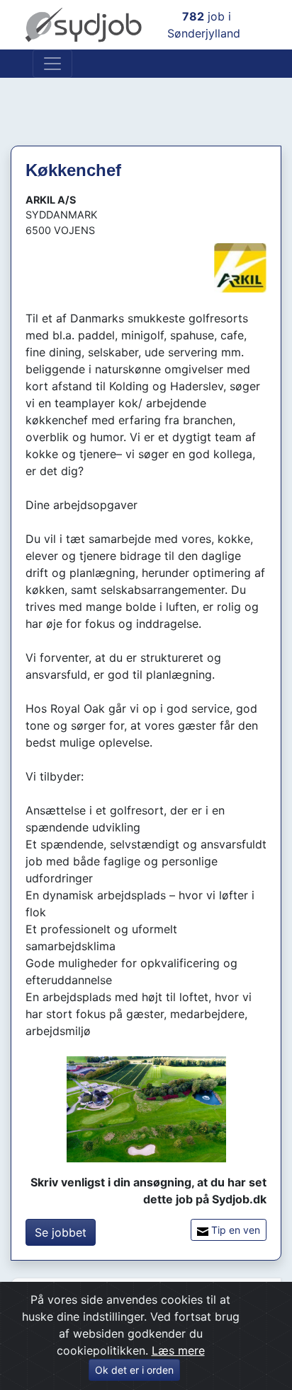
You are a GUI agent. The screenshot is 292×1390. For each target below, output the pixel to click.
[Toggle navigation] (52, 63)
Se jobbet (60, 1232)
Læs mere (178, 1350)
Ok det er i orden (134, 1370)
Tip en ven (234, 1230)
